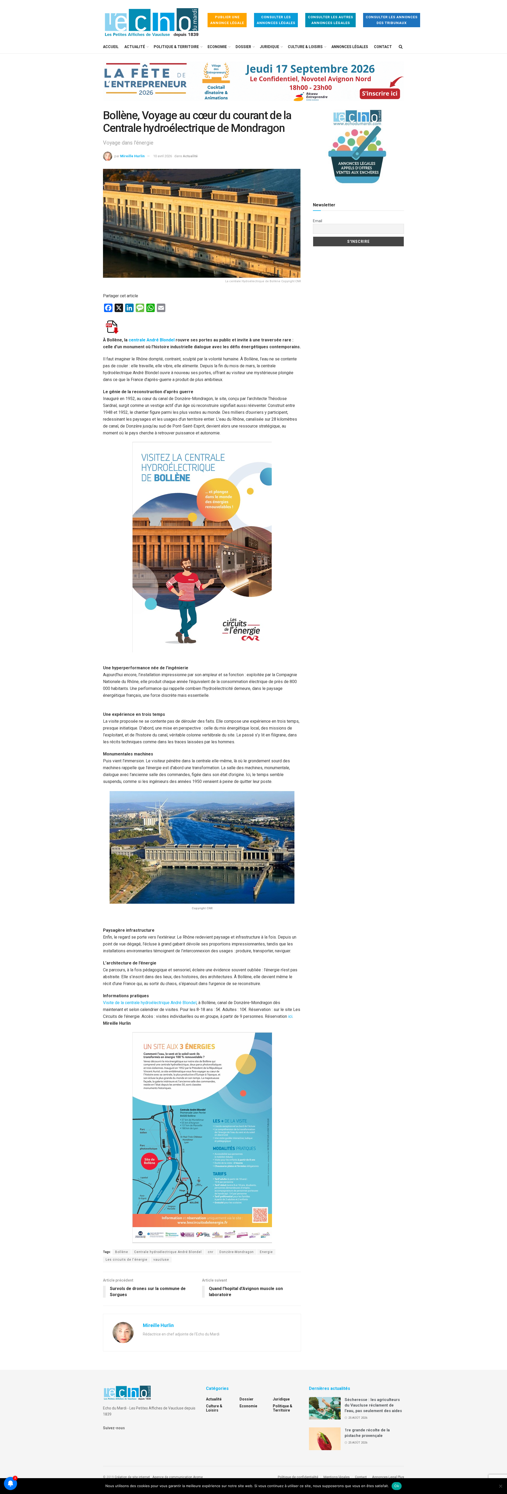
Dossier (243, 47)
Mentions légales (336, 1477)
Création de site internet (132, 1477)
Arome (198, 1477)
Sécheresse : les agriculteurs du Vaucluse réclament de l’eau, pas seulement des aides (373, 1405)
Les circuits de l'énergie (126, 1259)
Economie (217, 47)
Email (317, 221)
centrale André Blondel (152, 339)
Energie (266, 1252)
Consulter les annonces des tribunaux (391, 20)
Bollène (121, 1252)
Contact (383, 47)
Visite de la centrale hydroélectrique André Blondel (149, 1002)
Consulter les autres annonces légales (330, 20)
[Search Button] (401, 46)
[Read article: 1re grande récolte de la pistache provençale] (325, 1438)
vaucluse (161, 1259)
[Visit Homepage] (151, 20)
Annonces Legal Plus (388, 1477)
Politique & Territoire (176, 47)
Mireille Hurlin (132, 156)
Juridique (269, 47)
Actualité (134, 47)
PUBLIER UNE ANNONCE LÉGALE (227, 20)
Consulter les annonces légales (276, 20)
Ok (396, 1486)
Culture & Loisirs (305, 47)
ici (290, 1016)
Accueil (111, 47)
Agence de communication (172, 1477)
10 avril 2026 (162, 156)
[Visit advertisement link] (253, 85)
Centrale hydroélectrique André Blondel (168, 1252)
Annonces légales (349, 47)
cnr (210, 1252)
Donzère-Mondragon (236, 1252)
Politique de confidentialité (298, 1477)
